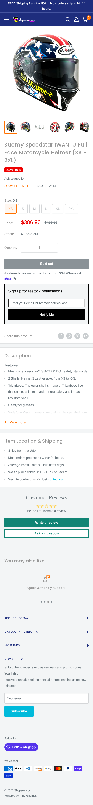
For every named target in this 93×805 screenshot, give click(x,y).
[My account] (76, 19)
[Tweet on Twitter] (77, 336)
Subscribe (19, 711)
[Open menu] (6, 19)
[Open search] (68, 19)
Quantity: (11, 247)
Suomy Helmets (17, 185)
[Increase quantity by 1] (53, 247)
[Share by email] (86, 336)
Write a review (46, 522)
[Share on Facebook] (61, 336)
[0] (85, 19)
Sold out (46, 264)
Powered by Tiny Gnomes (20, 795)
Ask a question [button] (46, 533)
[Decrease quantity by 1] (25, 247)
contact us (55, 479)
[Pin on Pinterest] (69, 336)
